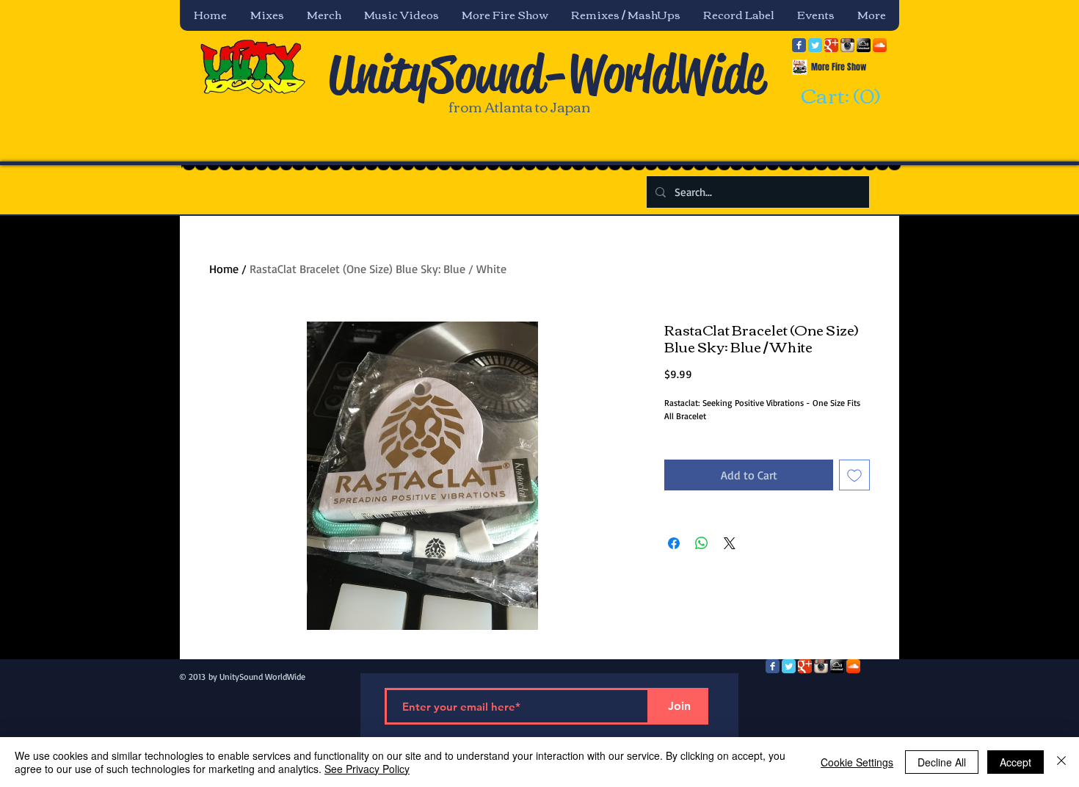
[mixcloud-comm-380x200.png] (864, 45)
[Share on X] (729, 543)
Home (224, 268)
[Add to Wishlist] (854, 475)
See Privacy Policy (367, 768)
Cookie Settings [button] (857, 762)
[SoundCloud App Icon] (880, 45)
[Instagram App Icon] (847, 45)
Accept (1015, 762)
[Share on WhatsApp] (702, 543)
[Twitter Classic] (815, 45)
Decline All (942, 762)
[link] (838, 97)
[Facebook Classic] (799, 45)
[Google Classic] (831, 45)
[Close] (1061, 762)
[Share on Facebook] (674, 543)
